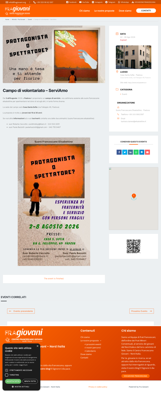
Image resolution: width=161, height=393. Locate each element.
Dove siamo (125, 10)
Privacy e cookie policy (98, 387)
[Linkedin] (130, 152)
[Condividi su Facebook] (119, 152)
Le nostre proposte (104, 10)
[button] (146, 10)
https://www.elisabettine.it (137, 83)
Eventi (30, 19)
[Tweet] (124, 152)
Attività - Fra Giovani (18, 19)
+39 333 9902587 (136, 114)
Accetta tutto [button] (13, 381)
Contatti (84, 357)
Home (7, 19)
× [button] (37, 346)
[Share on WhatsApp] (136, 152)
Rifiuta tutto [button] (30, 381)
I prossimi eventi (93, 344)
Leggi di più (23, 365)
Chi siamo (84, 10)
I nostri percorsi (93, 347)
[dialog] (21, 366)
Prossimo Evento (139, 311)
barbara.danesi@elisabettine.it (133, 121)
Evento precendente (23, 311)
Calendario (91, 351)
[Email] (147, 152)
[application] (100, 340)
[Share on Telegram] (141, 152)
